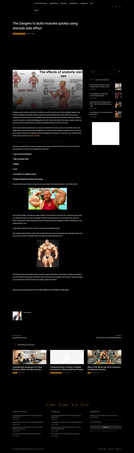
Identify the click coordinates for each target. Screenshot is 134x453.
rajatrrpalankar (27, 312)
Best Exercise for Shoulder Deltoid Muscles (109, 338)
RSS (76, 405)
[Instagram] (116, 6)
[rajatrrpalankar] (17, 316)
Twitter (87, 405)
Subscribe (105, 427)
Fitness (15, 372)
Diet (89, 372)
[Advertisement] (67, 52)
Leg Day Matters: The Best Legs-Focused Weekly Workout (99, 95)
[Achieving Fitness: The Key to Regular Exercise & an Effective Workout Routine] (67, 357)
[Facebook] (112, 6)
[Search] (119, 72)
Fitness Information (19, 33)
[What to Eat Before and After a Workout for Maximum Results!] (104, 357)
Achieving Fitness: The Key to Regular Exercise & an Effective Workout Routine (66, 368)
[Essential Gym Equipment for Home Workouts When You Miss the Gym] (118, 86)
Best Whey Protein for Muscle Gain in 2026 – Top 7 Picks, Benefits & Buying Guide (100, 104)
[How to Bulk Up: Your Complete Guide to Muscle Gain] (118, 114)
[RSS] (72, 405)
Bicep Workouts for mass (20, 338)
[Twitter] (119, 6)
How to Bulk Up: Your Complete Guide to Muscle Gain (27, 434)
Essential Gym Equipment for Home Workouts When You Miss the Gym (100, 86)
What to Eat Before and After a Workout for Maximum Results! (104, 368)
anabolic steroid (33, 136)
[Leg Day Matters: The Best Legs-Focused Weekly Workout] (118, 95)
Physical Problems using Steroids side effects (38, 141)
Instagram (65, 405)
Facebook (52, 405)
